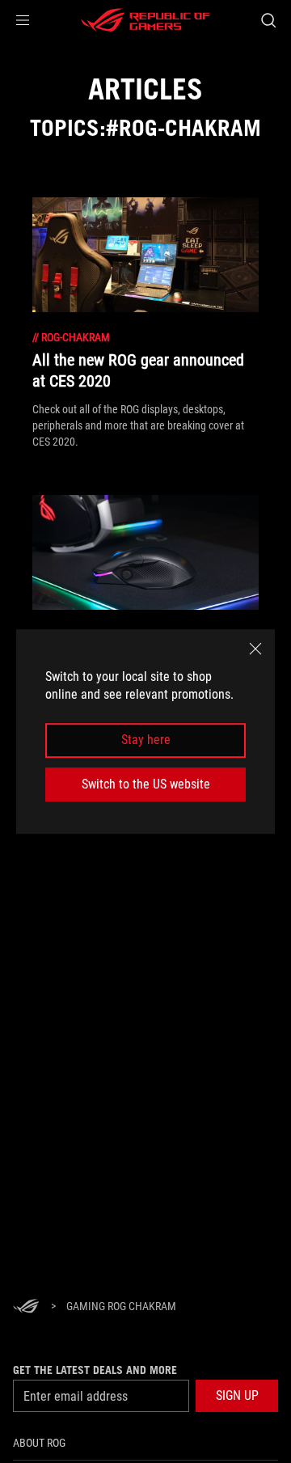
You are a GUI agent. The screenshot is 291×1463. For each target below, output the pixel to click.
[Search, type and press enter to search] (268, 20)
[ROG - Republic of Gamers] (145, 20)
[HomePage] (26, 1307)
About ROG (39, 1442)
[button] (22, 20)
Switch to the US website (146, 784)
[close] (255, 648)
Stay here (146, 740)
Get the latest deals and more (95, 1370)
